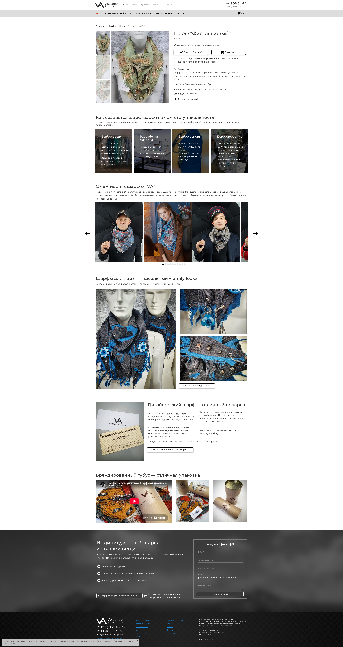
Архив (138, 636)
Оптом (170, 627)
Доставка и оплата (175, 620)
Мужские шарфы (143, 620)
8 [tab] (180, 264)
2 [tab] (165, 264)
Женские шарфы (143, 624)
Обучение (171, 630)
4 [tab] (170, 264)
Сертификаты (172, 624)
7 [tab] (177, 264)
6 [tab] (175, 264)
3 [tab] (168, 264)
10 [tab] (185, 264)
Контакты (171, 633)
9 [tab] (182, 264)
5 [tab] (173, 264)
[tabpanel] (119, 232)
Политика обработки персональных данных (112, 639)
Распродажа (141, 633)
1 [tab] (163, 264)
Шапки (138, 630)
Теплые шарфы (142, 627)
